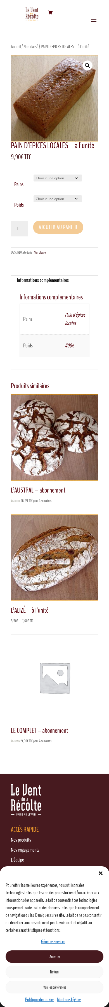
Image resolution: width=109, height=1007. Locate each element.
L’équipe (17, 860)
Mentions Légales (69, 999)
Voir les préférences (54, 987)
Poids (19, 205)
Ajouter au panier (58, 227)
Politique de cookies (39, 999)
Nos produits (21, 840)
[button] (100, 873)
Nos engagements (25, 850)
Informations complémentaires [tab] (43, 280)
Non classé (30, 46)
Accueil (16, 46)
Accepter (54, 957)
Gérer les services (53, 941)
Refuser (54, 972)
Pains (18, 184)
